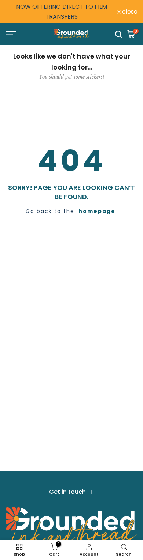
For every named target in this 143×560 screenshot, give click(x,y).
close (129, 12)
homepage (96, 211)
